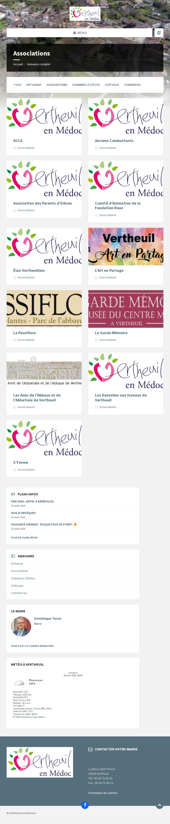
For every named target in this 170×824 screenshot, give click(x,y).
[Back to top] (159, 805)
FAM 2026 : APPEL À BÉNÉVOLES (32, 501)
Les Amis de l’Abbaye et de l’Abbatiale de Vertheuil (37, 397)
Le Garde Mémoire (111, 332)
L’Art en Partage (109, 270)
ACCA (17, 140)
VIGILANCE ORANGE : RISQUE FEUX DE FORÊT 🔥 (44, 524)
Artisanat (34, 85)
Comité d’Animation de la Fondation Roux (118, 206)
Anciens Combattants (114, 140)
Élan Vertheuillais (29, 270)
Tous (17, 85)
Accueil (18, 64)
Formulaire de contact (103, 793)
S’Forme (20, 462)
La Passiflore (24, 332)
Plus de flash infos (24, 537)
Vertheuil (73, 672)
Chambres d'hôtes (86, 85)
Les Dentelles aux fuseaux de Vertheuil (121, 397)
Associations (26, 148)
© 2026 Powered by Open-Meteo (28, 717)
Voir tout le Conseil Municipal (32, 646)
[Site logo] (85, 19)
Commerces (132, 85)
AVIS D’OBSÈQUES (23, 513)
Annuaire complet (38, 64)
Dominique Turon (47, 618)
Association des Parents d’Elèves (42, 203)
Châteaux (112, 85)
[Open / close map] (159, 32)
